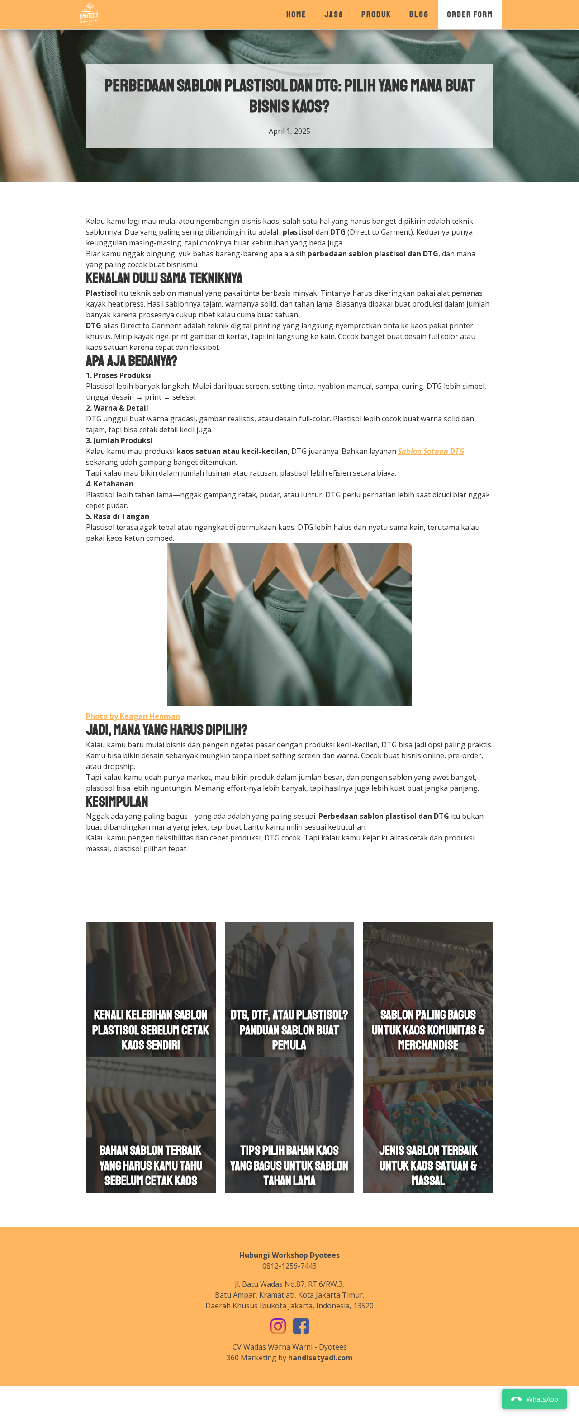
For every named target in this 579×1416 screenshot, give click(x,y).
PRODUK (376, 14)
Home (296, 14)
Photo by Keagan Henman (133, 716)
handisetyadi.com (320, 1358)
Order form (470, 14)
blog (419, 14)
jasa (333, 14)
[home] (89, 14)
